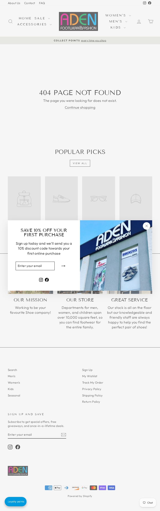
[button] (16, 501)
